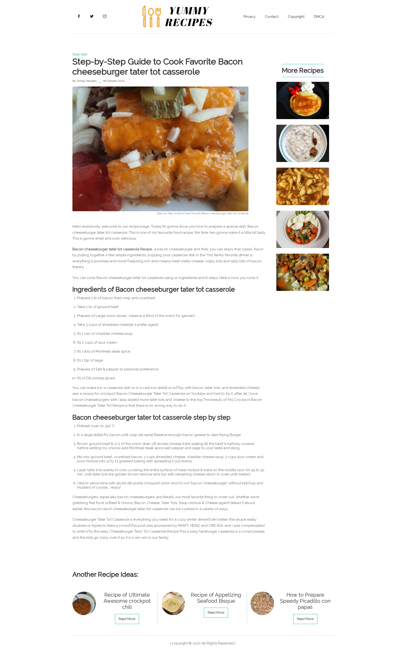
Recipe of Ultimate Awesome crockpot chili (127, 601)
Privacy (249, 17)
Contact (271, 17)
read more (127, 619)
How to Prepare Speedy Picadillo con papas (305, 601)
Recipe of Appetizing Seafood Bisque (216, 598)
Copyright (296, 17)
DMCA (319, 17)
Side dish (79, 54)
